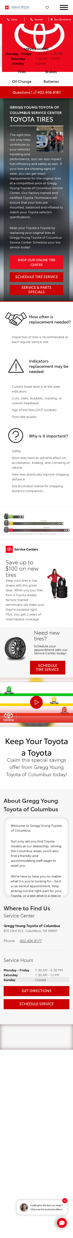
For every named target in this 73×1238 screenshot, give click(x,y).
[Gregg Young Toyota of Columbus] (23, 7)
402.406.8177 (31, 940)
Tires (22, 71)
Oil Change (21, 81)
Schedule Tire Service (47, 667)
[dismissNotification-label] (64, 1200)
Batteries (51, 81)
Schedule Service (36, 1003)
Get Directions (62, 19)
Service (38, 19)
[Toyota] (7, 7)
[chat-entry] (61, 1222)
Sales (14, 19)
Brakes (51, 71)
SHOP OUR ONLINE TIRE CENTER (36, 262)
